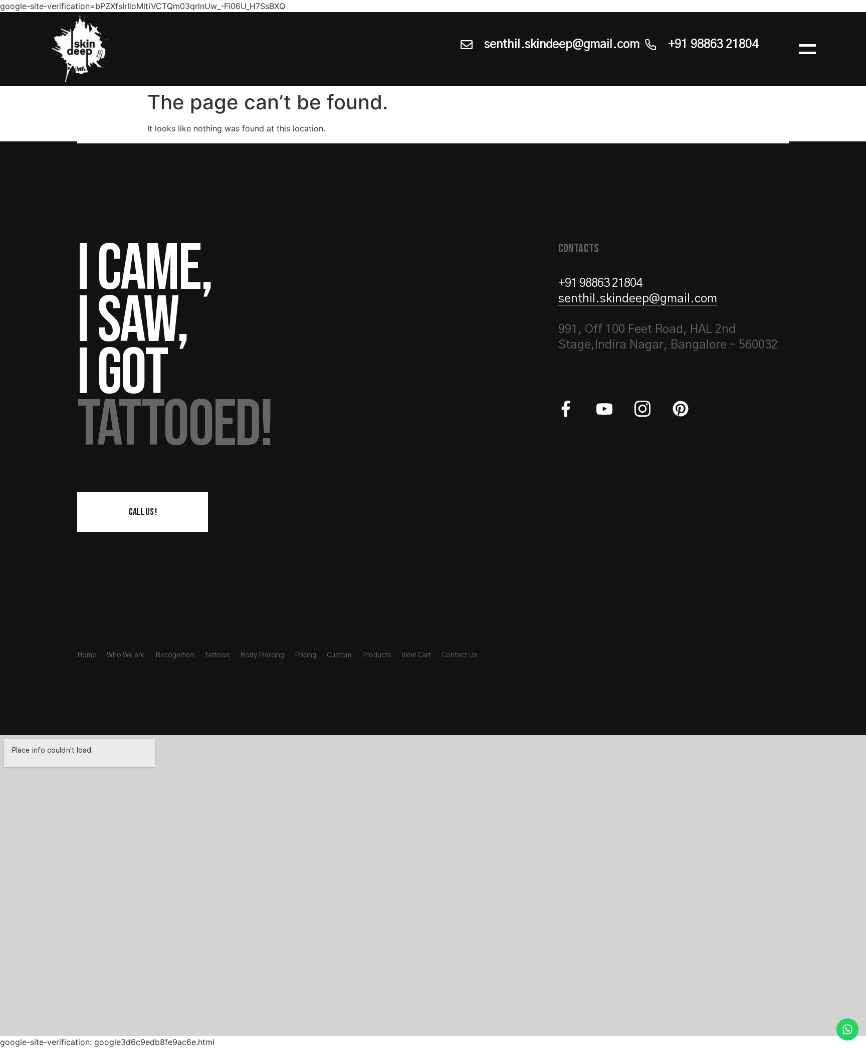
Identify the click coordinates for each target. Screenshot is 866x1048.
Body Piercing (262, 655)
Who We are (126, 655)
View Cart (416, 655)
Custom (339, 655)
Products (376, 655)
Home (86, 655)
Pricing (305, 655)
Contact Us (459, 655)
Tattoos (217, 655)
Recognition (174, 655)
